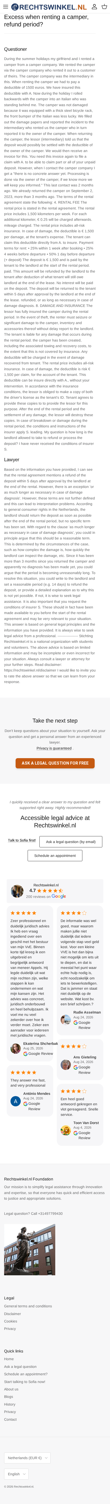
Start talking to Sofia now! (24, 1382)
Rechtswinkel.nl (23, 1486)
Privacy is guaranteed (54, 748)
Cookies (10, 1321)
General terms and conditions (28, 1306)
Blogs (8, 1397)
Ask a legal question (20, 1367)
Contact (10, 1419)
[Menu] (5, 6)
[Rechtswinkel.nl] (49, 7)
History (9, 1404)
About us (11, 1389)
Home (9, 1359)
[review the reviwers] (25, 1053)
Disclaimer (12, 1314)
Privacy (10, 1329)
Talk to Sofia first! (22, 840)
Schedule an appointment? (26, 1374)
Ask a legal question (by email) (71, 842)
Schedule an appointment (55, 856)
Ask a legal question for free (55, 763)
